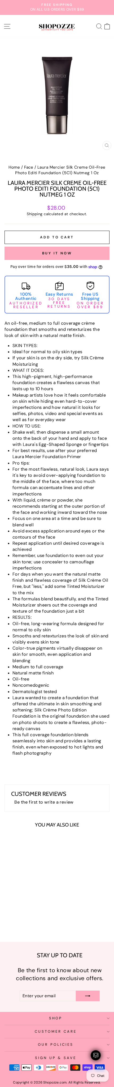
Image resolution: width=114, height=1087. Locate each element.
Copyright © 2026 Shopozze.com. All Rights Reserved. (57, 1082)
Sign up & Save (56, 1058)
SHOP (56, 1018)
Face (28, 167)
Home (14, 167)
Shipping (34, 213)
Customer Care (56, 1031)
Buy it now (57, 253)
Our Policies (55, 1044)
